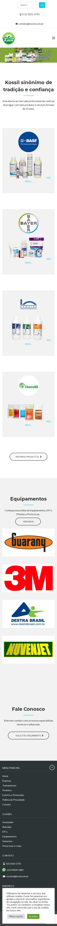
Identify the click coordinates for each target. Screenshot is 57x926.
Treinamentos (9, 785)
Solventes (7, 841)
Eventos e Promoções (13, 795)
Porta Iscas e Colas (11, 846)
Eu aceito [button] (33, 916)
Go (42, 5)
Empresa (6, 780)
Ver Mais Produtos (27, 456)
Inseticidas (7, 822)
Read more (27, 545)
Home (5, 776)
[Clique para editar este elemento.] (22, 522)
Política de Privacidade (13, 799)
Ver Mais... (29, 521)
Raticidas (6, 827)
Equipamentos (9, 836)
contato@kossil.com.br (31, 23)
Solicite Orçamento (28, 735)
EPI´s (5, 831)
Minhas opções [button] (16, 916)
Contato (6, 804)
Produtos (7, 790)
